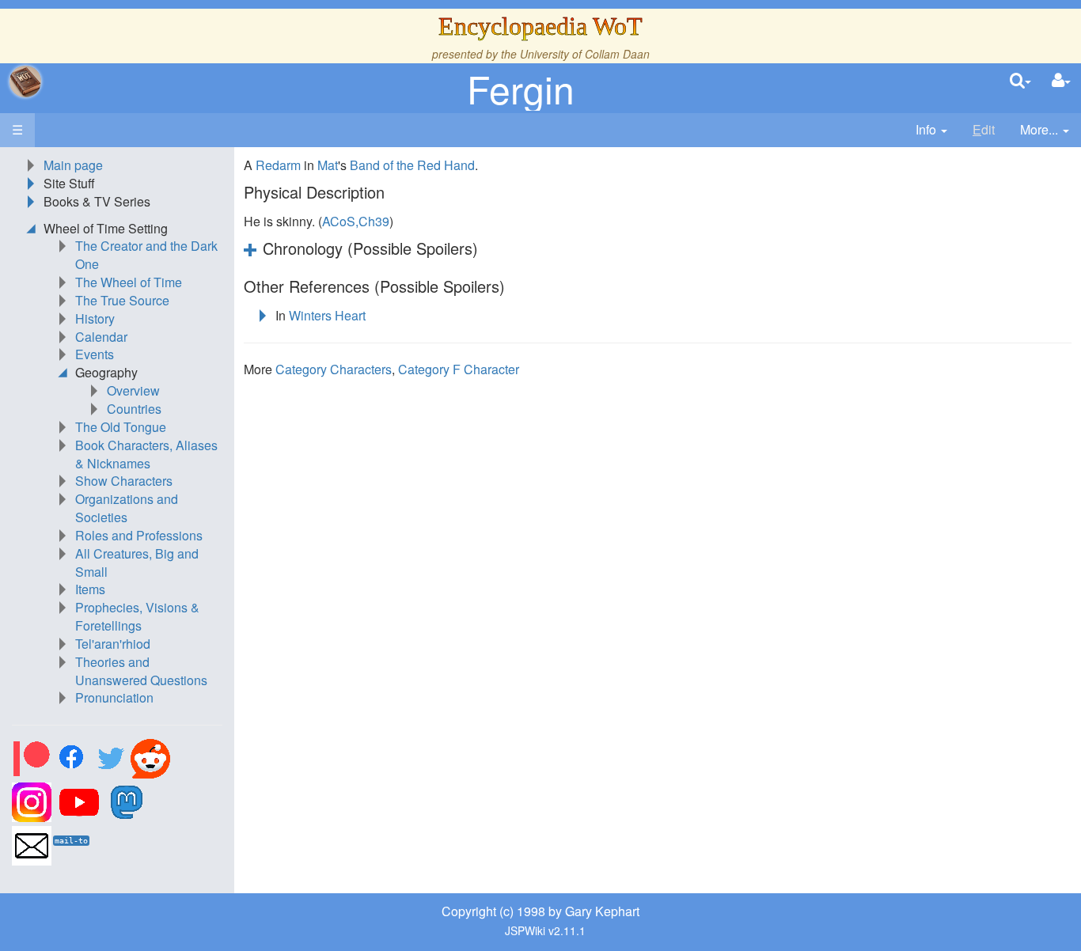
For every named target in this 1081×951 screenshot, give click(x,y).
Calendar (101, 337)
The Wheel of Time (128, 282)
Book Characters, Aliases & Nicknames (146, 454)
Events (94, 354)
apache (25, 81)
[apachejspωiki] (25, 81)
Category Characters (333, 369)
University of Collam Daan (585, 54)
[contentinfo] (931, 130)
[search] (1020, 81)
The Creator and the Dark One (146, 255)
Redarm (278, 165)
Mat (327, 165)
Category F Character (458, 369)
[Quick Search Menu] (1020, 81)
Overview (133, 390)
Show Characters (124, 481)
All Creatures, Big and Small (137, 562)
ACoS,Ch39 (355, 221)
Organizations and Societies (126, 508)
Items (90, 589)
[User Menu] (1061, 81)
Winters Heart (327, 315)
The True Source (122, 300)
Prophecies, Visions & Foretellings (137, 616)
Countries (134, 409)
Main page (73, 165)
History (95, 318)
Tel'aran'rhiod (112, 644)
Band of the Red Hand (412, 165)
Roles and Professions (139, 535)
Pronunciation (114, 697)
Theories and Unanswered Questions (141, 671)
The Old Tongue (120, 427)
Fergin (521, 88)
